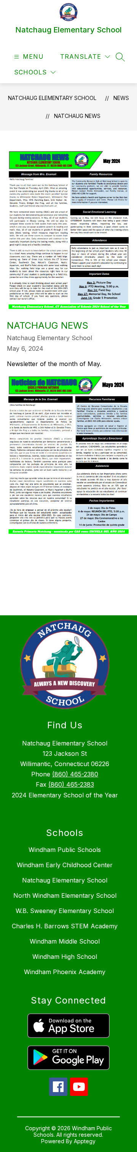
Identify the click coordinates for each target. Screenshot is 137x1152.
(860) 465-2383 (71, 784)
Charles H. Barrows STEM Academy (65, 926)
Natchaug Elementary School (52, 98)
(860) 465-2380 (75, 774)
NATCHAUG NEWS (77, 116)
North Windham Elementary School (64, 895)
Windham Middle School (65, 941)
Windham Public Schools (65, 850)
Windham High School (64, 956)
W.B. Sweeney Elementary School (65, 911)
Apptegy (85, 1141)
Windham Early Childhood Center (65, 865)
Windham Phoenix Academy (64, 972)
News (121, 98)
